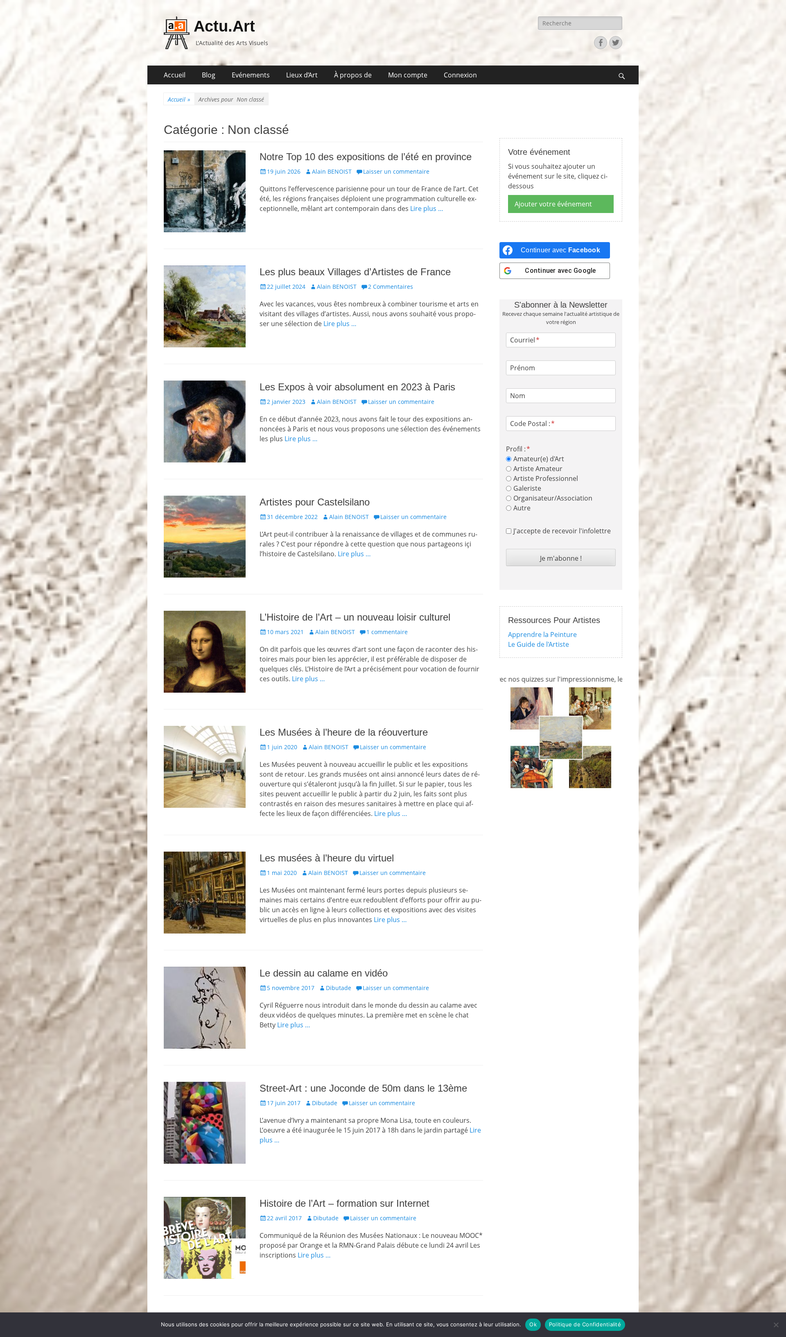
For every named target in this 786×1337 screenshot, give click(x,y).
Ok (533, 1324)
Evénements (251, 74)
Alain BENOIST (332, 171)
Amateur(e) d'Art (538, 458)
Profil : (516, 448)
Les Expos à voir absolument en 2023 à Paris (357, 386)
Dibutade (338, 988)
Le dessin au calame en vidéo (324, 973)
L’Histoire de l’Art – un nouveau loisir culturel (355, 617)
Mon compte (407, 74)
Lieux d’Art (302, 74)
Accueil (174, 74)
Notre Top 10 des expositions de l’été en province (366, 156)
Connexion (460, 74)
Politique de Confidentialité (585, 1324)
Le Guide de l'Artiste (538, 644)
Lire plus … (426, 208)
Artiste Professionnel (545, 478)
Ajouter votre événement (553, 203)
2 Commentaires (390, 286)
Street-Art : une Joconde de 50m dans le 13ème (363, 1088)
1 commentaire (387, 632)
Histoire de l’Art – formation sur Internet (344, 1203)
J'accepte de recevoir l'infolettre (562, 530)
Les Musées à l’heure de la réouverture (344, 732)
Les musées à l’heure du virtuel (327, 857)
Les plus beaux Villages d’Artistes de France (355, 271)
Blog (208, 74)
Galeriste (527, 488)
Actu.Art (224, 26)
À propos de (353, 74)
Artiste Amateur (537, 468)
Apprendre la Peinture (542, 634)
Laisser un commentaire (396, 171)
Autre (522, 507)
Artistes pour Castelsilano (315, 502)
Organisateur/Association (552, 498)
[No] (776, 1325)
